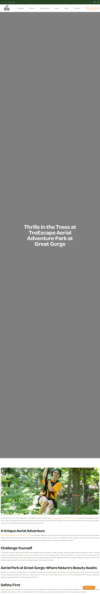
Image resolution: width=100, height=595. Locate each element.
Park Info (31, 8)
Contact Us (77, 8)
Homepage (20, 8)
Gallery (67, 8)
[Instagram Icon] (98, 2)
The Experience (44, 8)
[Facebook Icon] (95, 2)
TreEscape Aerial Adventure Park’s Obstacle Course (15, 535)
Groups (57, 8)
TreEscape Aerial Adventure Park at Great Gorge (64, 518)
